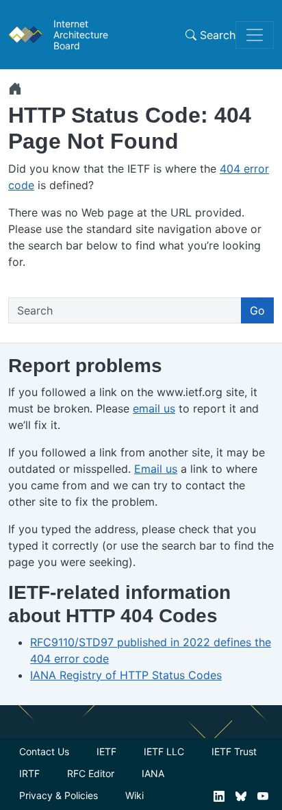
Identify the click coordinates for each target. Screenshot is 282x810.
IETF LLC (164, 751)
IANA (153, 773)
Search (215, 35)
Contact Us (44, 751)
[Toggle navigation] (254, 35)
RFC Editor (90, 773)
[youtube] (262, 795)
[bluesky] (240, 795)
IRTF (29, 773)
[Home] (15, 88)
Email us (155, 469)
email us (154, 408)
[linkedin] (219, 795)
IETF (106, 751)
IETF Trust (234, 751)
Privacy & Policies (58, 795)
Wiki (134, 795)
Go (257, 310)
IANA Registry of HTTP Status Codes (126, 675)
